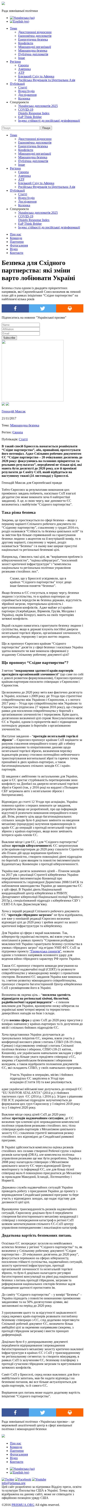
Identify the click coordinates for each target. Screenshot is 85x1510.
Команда (16, 238)
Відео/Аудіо (26, 91)
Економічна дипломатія (34, 35)
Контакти (16, 253)
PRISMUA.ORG (23, 1505)
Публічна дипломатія (33, 54)
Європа (23, 65)
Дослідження (27, 95)
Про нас (15, 234)
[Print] (69, 308)
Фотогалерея (19, 245)
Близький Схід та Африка (36, 76)
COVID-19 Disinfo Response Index (34, 111)
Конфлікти (25, 43)
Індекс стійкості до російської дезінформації (49, 120)
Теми (13, 28)
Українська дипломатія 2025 (38, 106)
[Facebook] (15, 308)
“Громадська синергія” (45, 951)
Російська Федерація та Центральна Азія (46, 80)
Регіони (15, 61)
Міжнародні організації (34, 47)
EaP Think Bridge (30, 117)
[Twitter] (42, 308)
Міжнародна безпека (32, 50)
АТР (21, 72)
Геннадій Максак (14, 411)
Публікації (17, 83)
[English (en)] (19, 21)
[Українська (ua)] (22, 17)
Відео (14, 249)
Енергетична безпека (33, 39)
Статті (22, 87)
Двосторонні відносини (35, 32)
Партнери (17, 241)
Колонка (24, 98)
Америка (24, 69)
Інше (21, 58)
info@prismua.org (13, 1483)
